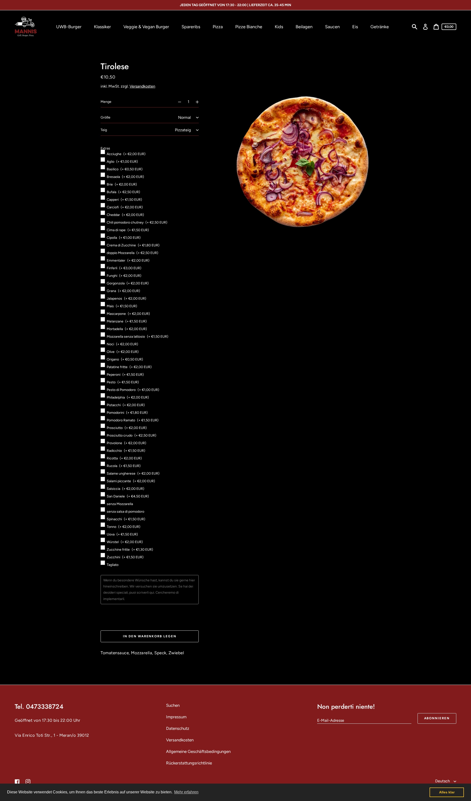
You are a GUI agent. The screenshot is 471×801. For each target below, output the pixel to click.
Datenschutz (177, 728)
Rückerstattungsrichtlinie (189, 763)
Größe (105, 117)
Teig (104, 130)
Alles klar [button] (447, 792)
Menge (106, 102)
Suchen (173, 705)
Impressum (176, 716)
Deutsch (443, 781)
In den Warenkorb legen (149, 636)
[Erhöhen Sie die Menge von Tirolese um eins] (199, 101)
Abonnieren (437, 718)
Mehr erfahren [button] (186, 792)
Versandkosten (142, 86)
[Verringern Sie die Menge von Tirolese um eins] (177, 101)
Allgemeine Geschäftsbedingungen (198, 751)
